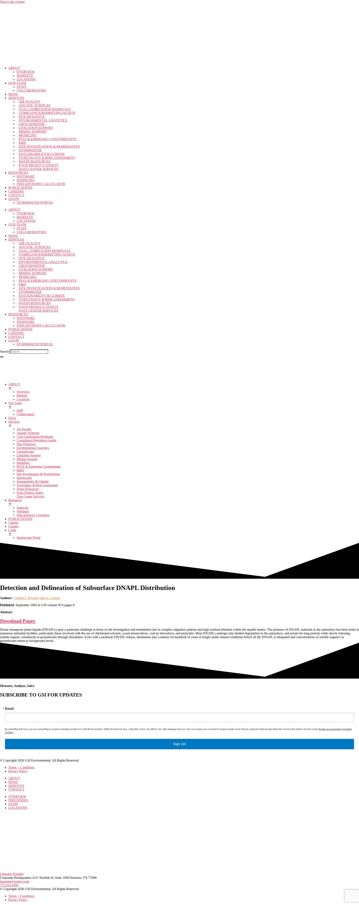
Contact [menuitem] (13, 526)
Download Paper (18, 621)
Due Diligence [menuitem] (26, 444)
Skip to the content (12, 2)
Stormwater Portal (35, 202)
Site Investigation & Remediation (49, 146)
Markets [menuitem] (22, 395)
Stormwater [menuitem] (24, 477)
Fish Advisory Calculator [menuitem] (33, 515)
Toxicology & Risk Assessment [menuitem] (37, 485)
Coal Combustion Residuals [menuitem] (35, 436)
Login (13, 199)
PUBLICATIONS (20, 187)
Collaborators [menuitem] (25, 414)
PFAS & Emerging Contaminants (47, 139)
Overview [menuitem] (23, 392)
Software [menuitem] (22, 507)
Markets (25, 75)
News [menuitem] (12, 418)
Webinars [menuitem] (23, 511)
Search (4, 351)
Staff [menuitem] (20, 410)
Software (25, 176)
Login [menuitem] (12, 532)
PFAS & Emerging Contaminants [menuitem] (38, 466)
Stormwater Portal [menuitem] (28, 537)
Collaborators (31, 90)
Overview (25, 72)
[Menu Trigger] (1, 356)
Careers (16, 191)
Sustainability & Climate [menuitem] (33, 481)
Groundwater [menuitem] (25, 451)
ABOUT (14, 68)
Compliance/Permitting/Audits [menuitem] (36, 440)
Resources (18, 172)
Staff (22, 86)
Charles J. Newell (25, 598)
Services (16, 98)
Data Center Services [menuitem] (30, 496)
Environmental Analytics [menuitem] (33, 448)
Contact (16, 195)
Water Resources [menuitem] (28, 489)
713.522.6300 (9, 885)
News (13, 94)
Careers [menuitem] (13, 522)
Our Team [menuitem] (15, 404)
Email (9, 708)
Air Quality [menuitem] (24, 429)
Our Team (17, 83)
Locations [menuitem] (23, 399)
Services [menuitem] (13, 423)
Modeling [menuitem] (23, 463)
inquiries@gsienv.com (14, 881)
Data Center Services (38, 169)
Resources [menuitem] (15, 502)
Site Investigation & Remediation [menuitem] (38, 474)
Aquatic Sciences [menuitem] (28, 433)
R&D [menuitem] (20, 470)
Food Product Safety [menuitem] (30, 492)
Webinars (25, 180)
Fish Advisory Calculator (41, 184)
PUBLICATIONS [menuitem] (20, 519)
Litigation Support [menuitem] (29, 455)
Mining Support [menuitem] (27, 459)
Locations (26, 79)
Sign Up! (179, 744)
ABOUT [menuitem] (14, 386)
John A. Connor (49, 598)
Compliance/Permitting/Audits (47, 113)
